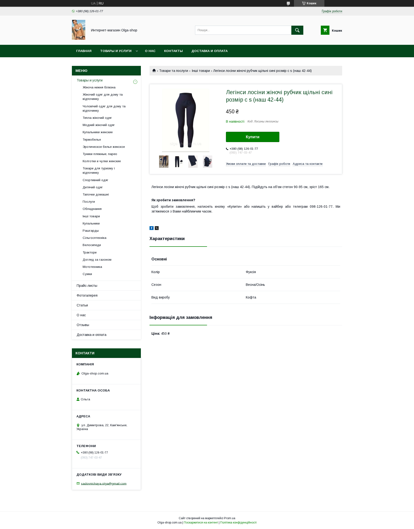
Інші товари (201, 71)
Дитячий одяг (93, 187)
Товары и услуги (116, 51)
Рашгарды (91, 230)
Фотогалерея (87, 295)
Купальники (91, 223)
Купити (252, 137)
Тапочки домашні (96, 194)
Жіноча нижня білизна (99, 87)
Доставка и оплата (209, 51)
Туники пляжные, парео (100, 154)
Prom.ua (229, 518)
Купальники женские (98, 132)
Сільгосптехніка (94, 238)
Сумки (87, 274)
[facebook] (152, 229)
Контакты (173, 51)
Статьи (82, 305)
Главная (84, 51)
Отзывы (83, 325)
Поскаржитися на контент (201, 522)
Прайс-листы (87, 286)
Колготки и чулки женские (102, 161)
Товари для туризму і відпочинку (99, 170)
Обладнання (92, 209)
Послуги (89, 201)
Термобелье (92, 139)
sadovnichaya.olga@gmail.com (103, 483)
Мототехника (92, 267)
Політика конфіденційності (238, 522)
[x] (157, 229)
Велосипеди (92, 245)
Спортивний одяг (95, 180)
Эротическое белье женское (104, 147)
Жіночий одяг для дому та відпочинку (103, 97)
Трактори (90, 252)
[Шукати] (297, 30)
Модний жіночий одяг (99, 125)
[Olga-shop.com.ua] (78, 38)
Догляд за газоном (97, 259)
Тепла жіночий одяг (97, 118)
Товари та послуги (173, 71)
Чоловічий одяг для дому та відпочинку (104, 108)
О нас (150, 51)
